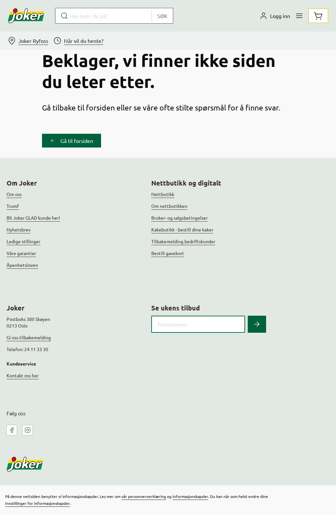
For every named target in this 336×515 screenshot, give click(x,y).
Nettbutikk (162, 194)
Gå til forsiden (76, 140)
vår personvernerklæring (143, 496)
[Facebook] (12, 430)
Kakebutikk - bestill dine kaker (182, 229)
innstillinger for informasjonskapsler (37, 503)
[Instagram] (27, 430)
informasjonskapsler (190, 496)
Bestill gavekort (167, 253)
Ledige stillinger (23, 241)
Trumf (13, 206)
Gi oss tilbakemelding (29, 337)
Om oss (14, 194)
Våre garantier (21, 253)
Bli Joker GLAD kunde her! (33, 218)
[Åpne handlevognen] (318, 16)
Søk (162, 15)
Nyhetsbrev (19, 229)
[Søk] (257, 324)
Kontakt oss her (23, 375)
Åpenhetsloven (22, 265)
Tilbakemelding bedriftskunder (183, 241)
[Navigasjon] (299, 16)
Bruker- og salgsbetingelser (179, 218)
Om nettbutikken (169, 206)
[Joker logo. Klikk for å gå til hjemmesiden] (26, 16)
